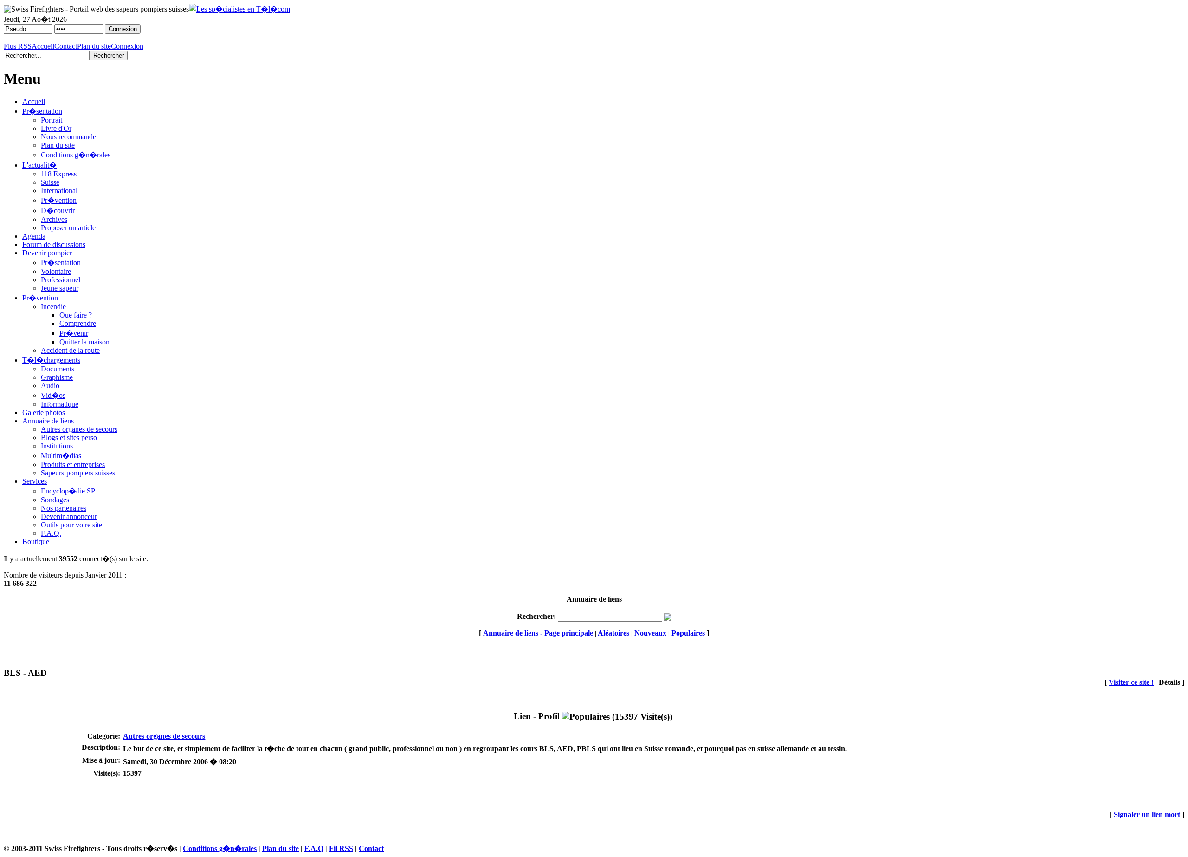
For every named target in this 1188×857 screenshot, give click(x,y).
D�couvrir (58, 210)
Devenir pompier (47, 253)
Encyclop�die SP (68, 491)
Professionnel (60, 280)
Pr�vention (59, 200)
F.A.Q (313, 848)
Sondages (55, 500)
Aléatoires (613, 633)
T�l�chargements (51, 360)
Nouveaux (650, 633)
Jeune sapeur (59, 288)
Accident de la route (70, 350)
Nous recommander (69, 137)
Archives (54, 219)
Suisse (50, 182)
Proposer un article (68, 228)
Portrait (51, 120)
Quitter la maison (84, 342)
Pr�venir (73, 333)
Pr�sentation (42, 111)
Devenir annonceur (69, 516)
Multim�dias (61, 456)
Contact (65, 46)
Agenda (33, 236)
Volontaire (56, 271)
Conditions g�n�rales (75, 155)
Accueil (43, 46)
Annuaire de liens (48, 421)
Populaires (688, 633)
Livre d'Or (56, 128)
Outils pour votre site (71, 525)
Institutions (57, 446)
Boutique (35, 541)
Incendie (53, 307)
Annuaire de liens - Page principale (538, 633)
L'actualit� (39, 165)
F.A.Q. (51, 533)
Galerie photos (43, 412)
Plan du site (94, 46)
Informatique (59, 404)
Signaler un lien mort (1147, 814)
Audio (50, 386)
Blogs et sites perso (69, 437)
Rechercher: (536, 616)
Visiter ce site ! (1131, 682)
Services (34, 481)
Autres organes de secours (79, 429)
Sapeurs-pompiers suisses (78, 473)
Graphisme (57, 377)
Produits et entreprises (73, 464)
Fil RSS (341, 848)
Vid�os (53, 395)
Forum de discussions (53, 244)
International (59, 191)
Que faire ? (75, 315)
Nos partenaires (63, 508)
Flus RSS (18, 46)
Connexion (127, 46)
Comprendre (77, 323)
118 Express (59, 174)
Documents (57, 369)
